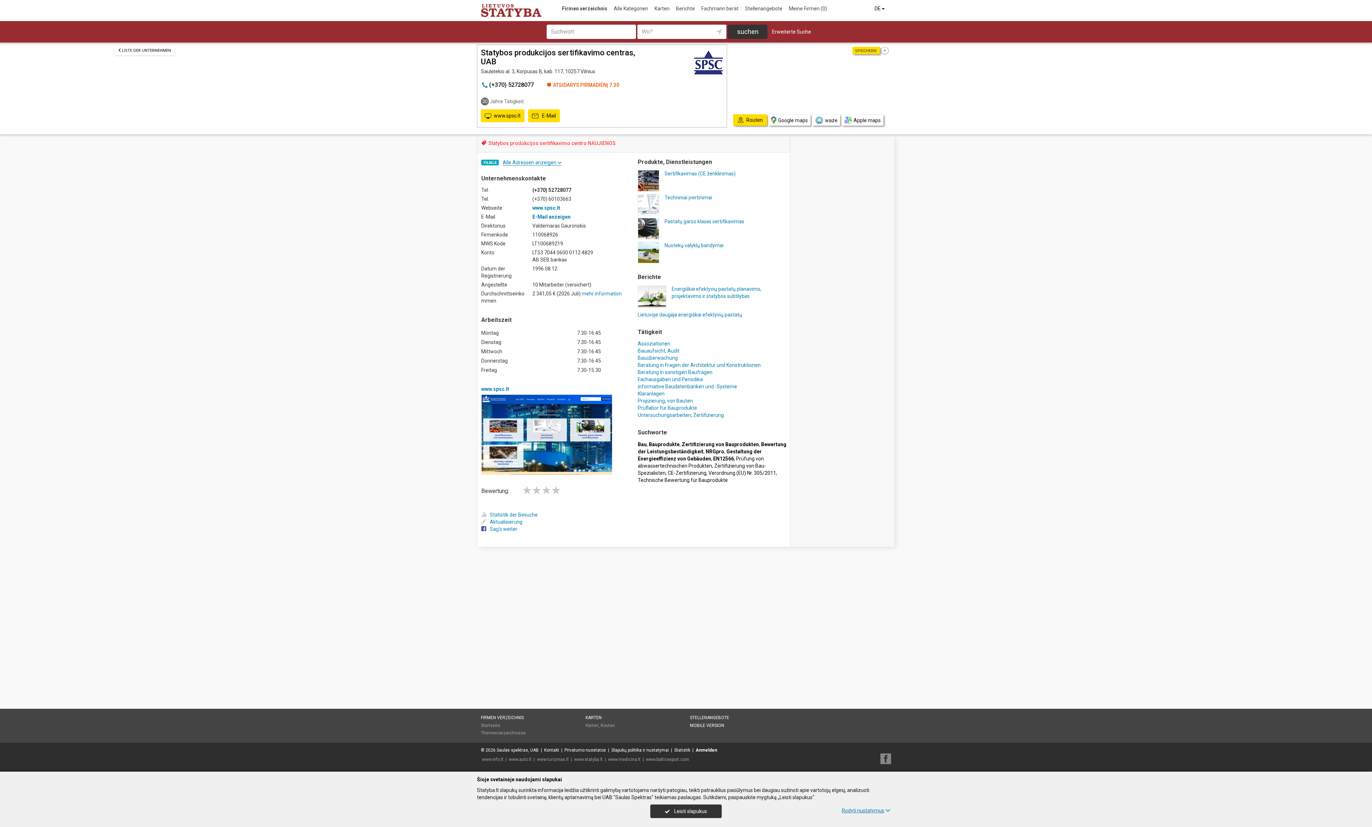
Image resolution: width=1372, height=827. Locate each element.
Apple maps (867, 120)
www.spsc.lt (507, 116)
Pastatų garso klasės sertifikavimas (704, 221)
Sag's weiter (503, 529)
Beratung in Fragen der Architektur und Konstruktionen (699, 365)
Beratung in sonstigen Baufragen (675, 372)
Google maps (793, 120)
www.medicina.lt (624, 759)
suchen (748, 31)
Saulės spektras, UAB (518, 750)
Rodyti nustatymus (863, 810)
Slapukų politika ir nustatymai (640, 750)
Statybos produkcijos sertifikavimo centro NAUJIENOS (552, 143)
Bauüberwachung (658, 358)
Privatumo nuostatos (585, 750)
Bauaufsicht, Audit (659, 351)
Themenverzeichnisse (503, 733)
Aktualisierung (506, 522)
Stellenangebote (763, 8)
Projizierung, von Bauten (665, 401)
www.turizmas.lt (553, 759)
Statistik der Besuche (514, 515)
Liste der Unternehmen (146, 50)
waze (831, 120)
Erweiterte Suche (791, 32)
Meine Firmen (808, 8)
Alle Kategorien (631, 8)
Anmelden (706, 750)
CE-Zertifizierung (687, 473)
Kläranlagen (651, 394)
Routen (608, 725)
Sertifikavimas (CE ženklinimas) (700, 173)
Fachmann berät (720, 8)
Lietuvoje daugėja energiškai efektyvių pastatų (690, 315)
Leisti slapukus (690, 811)
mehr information (602, 294)
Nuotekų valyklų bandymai (694, 245)
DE (878, 8)
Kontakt (551, 750)
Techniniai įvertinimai (688, 197)
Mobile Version (707, 725)
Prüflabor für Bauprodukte (667, 408)
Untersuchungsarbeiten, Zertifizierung (681, 415)
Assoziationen (654, 344)
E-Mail (548, 116)
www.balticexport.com (667, 759)
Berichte (685, 8)
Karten (662, 8)
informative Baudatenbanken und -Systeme (687, 386)
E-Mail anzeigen (551, 217)
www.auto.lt (520, 759)
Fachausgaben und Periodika (670, 379)
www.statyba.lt (588, 759)
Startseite (490, 725)
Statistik (682, 750)
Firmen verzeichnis (584, 8)
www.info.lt (492, 759)
